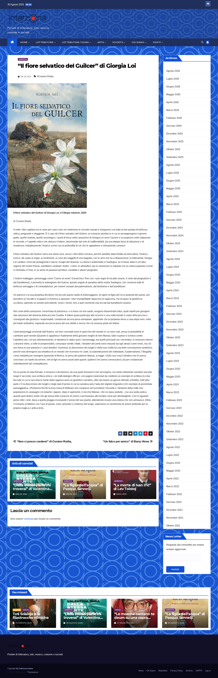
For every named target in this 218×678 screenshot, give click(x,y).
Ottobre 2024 (173, 243)
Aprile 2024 (172, 290)
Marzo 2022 (172, 486)
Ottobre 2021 (173, 525)
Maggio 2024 (173, 282)
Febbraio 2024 (174, 306)
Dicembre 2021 (174, 510)
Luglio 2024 (172, 267)
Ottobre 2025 (173, 149)
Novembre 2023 (175, 329)
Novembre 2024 (175, 235)
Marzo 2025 (172, 204)
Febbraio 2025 (174, 212)
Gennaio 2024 (174, 314)
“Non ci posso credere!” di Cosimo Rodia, (44, 441)
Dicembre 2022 (174, 416)
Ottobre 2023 (173, 337)
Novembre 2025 (175, 141)
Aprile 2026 (172, 102)
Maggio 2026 (173, 94)
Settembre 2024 (174, 251)
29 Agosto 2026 (23, 623)
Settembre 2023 (174, 345)
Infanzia (16, 610)
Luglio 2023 (172, 361)
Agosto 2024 (173, 259)
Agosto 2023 (173, 353)
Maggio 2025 (173, 188)
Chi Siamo (138, 42)
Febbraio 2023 (174, 400)
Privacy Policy (176, 671)
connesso (29, 519)
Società (118, 42)
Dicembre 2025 (174, 133)
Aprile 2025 (172, 196)
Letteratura (45, 42)
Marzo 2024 (172, 298)
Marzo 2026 (172, 110)
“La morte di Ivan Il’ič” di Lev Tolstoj (132, 487)
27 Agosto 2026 (125, 623)
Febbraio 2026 (174, 118)
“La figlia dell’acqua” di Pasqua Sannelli (83, 487)
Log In (208, 671)
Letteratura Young (76, 42)
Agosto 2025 (173, 165)
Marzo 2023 (172, 392)
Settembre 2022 (174, 439)
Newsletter (162, 671)
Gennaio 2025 (174, 220)
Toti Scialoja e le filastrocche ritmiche (31, 616)
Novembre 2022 (175, 423)
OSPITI (157, 42)
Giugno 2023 (173, 369)
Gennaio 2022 (174, 502)
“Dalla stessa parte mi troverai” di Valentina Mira (32, 489)
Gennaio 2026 (174, 126)
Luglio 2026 (172, 79)
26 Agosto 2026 (176, 623)
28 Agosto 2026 (74, 623)
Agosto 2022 (173, 447)
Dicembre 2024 (174, 227)
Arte (101, 42)
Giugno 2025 (173, 180)
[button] (202, 42)
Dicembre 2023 (174, 322)
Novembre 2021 (175, 517)
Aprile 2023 (172, 384)
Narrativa (23, 59)
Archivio (189, 671)
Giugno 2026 (173, 86)
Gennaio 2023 (174, 408)
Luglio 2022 (172, 455)
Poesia (26, 610)
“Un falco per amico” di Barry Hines (126, 441)
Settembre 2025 (174, 157)
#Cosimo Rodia (45, 76)
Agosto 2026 (173, 71)
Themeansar (32, 672)
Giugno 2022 (173, 463)
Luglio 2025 (172, 173)
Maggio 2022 (173, 470)
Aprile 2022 (172, 478)
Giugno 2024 (173, 274)
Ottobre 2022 (173, 431)
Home (24, 42)
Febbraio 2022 (174, 494)
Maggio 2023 (173, 376)
